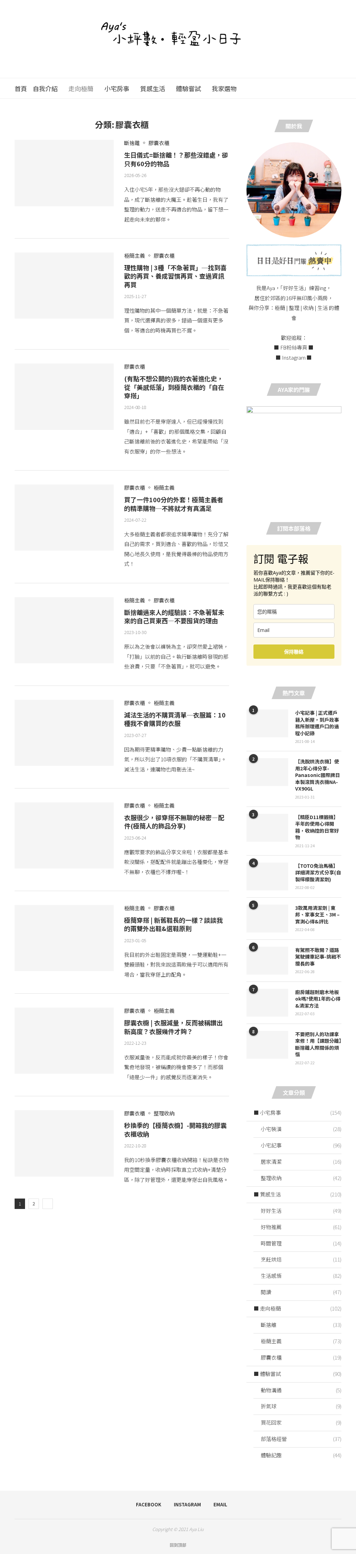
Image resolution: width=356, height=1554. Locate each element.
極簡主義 (301, 1341)
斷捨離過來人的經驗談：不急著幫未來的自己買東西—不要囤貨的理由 (174, 616)
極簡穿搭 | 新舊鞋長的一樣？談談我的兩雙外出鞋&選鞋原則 (173, 924)
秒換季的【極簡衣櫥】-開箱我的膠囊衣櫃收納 (175, 1129)
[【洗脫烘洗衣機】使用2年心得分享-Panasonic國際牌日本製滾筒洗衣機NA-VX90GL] (267, 772)
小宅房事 (116, 88)
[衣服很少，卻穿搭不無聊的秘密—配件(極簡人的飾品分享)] (64, 835)
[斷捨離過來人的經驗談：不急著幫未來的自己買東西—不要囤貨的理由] (64, 630)
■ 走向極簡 (297, 1308)
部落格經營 (301, 1438)
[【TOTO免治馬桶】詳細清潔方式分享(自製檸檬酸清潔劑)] (267, 876)
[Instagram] (321, 88)
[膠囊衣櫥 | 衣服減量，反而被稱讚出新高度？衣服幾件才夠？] (64, 1041)
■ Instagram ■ (294, 357)
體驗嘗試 (188, 88)
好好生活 (301, 1210)
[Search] (337, 88)
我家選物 (224, 88)
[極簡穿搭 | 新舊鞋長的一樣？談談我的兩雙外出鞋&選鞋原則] (64, 938)
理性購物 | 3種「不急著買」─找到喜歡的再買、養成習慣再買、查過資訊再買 (175, 276)
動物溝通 (301, 1390)
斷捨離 (301, 1324)
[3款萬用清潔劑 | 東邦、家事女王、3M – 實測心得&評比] (267, 918)
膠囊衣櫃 (301, 1357)
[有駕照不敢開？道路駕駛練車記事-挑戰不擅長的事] (267, 961)
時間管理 (301, 1243)
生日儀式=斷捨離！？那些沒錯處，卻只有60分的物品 (176, 159)
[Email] (328, 88)
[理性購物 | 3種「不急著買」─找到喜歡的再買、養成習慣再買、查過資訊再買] (64, 286)
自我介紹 (45, 88)
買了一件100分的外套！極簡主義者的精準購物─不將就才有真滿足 (173, 503)
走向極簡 (81, 88)
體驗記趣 (301, 1455)
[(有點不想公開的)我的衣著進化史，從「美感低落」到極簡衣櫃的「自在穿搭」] (64, 396)
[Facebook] (313, 88)
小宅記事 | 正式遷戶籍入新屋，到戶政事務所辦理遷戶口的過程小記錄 (317, 723)
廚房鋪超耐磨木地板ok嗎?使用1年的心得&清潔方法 (317, 999)
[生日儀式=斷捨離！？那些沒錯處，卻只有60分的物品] (64, 173)
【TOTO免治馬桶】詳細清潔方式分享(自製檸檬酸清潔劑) (318, 873)
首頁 (21, 88)
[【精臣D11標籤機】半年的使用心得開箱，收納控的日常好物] (267, 828)
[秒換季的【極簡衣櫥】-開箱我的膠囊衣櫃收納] (64, 1143)
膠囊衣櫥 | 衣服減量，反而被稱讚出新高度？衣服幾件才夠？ (173, 1026)
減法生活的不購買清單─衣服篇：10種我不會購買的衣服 (175, 719)
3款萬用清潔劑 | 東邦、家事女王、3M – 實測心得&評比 (317, 915)
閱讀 (301, 1292)
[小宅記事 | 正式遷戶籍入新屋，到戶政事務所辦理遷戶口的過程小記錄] (267, 723)
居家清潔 (301, 1161)
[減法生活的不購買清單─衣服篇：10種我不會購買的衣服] (64, 733)
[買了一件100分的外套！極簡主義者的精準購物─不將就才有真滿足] (64, 517)
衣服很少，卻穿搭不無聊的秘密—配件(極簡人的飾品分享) (174, 821)
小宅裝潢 (301, 1128)
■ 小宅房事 (297, 1112)
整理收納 (301, 1177)
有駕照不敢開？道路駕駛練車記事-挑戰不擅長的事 (318, 957)
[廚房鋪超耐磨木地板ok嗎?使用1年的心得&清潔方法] (267, 1003)
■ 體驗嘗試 (297, 1373)
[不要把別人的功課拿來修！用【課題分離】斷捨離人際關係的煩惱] (267, 1045)
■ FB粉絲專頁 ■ (294, 347)
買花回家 (301, 1422)
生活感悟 (301, 1275)
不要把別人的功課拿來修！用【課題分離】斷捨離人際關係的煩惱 (318, 1044)
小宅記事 (301, 1145)
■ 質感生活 (297, 1194)
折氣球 (301, 1406)
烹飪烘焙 (301, 1259)
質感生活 (152, 88)
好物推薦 (301, 1227)
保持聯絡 (294, 651)
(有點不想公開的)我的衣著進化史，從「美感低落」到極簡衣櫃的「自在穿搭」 (174, 387)
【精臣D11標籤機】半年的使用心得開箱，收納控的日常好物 (317, 827)
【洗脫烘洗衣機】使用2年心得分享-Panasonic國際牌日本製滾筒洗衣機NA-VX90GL (317, 775)
